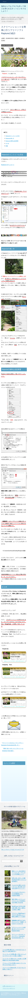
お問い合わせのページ (9, 986)
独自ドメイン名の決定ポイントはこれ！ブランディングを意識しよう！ (18, 872)
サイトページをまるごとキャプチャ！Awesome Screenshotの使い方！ (18, 936)
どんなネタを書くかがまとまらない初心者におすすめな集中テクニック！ (18, 887)
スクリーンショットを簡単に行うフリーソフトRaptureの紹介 (18, 929)
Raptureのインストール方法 (12, 136)
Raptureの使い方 (10, 138)
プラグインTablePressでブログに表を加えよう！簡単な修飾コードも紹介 (18, 915)
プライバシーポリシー (9, 988)
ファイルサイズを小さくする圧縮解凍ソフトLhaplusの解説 (18, 894)
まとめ (7, 143)
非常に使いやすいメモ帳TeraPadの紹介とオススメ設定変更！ (19, 879)
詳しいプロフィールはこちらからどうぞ (13, 849)
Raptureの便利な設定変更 (12, 141)
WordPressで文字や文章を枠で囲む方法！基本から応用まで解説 (18, 908)
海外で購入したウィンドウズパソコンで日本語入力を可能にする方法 (18, 901)
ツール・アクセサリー (7, 45)
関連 (7, 146)
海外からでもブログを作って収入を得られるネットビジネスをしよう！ (13, 8)
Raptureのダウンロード (7, 164)
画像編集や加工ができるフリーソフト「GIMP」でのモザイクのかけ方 (19, 922)
